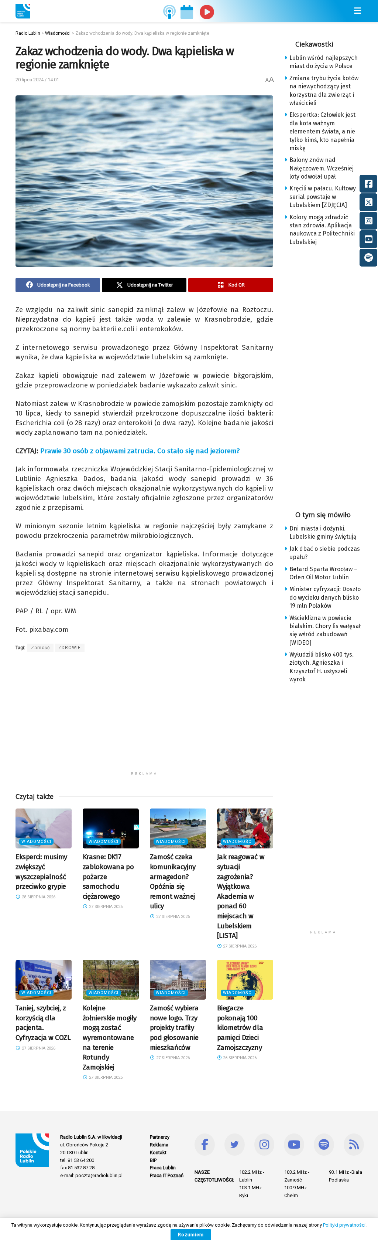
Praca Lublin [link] (163, 1167)
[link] (23, 11)
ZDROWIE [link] (69, 647)
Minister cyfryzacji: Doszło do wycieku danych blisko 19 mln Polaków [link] (325, 597)
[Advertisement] (144, 716)
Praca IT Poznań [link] (166, 1175)
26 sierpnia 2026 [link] (239, 1057)
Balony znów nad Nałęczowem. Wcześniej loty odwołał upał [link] (321, 168)
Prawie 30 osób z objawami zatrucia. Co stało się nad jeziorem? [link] (140, 451)
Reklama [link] (159, 1145)
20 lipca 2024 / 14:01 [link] (37, 79)
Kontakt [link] (158, 1152)
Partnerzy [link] (159, 1137)
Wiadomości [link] (36, 841)
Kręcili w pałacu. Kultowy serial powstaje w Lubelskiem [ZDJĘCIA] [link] (322, 197)
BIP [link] (153, 1160)
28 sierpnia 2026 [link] (38, 897)
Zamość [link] (40, 647)
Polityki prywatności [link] (344, 1225)
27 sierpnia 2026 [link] (105, 906)
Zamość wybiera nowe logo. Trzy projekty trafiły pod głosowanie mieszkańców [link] (174, 1027)
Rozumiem (191, 1234)
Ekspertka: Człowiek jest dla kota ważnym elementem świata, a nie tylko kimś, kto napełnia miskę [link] (322, 131)
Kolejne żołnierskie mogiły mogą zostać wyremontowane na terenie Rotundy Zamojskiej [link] (110, 1037)
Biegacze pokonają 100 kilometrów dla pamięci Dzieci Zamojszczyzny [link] (240, 1027)
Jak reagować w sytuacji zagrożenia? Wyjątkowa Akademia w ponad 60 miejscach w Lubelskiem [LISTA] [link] (241, 896)
